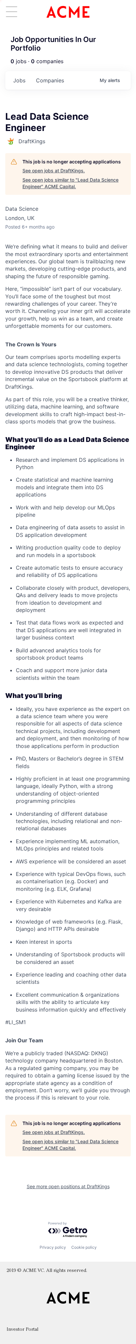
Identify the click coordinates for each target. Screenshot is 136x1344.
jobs (19, 80)
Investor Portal (22, 1329)
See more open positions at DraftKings (68, 1186)
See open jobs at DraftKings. (53, 170)
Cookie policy (84, 1247)
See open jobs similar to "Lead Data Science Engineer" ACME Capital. (70, 183)
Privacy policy (53, 1247)
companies (50, 80)
